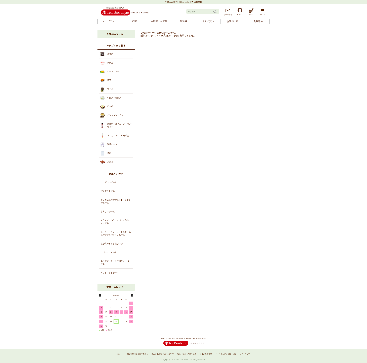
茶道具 (110, 162)
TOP (118, 354)
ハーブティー (110, 21)
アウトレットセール (110, 273)
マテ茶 (110, 89)
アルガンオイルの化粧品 (118, 136)
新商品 (110, 63)
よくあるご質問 (206, 354)
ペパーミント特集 (109, 252)
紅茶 (134, 21)
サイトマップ (245, 354)
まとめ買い (208, 21)
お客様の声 (232, 21)
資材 (109, 153)
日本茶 (110, 106)
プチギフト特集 (108, 191)
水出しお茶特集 (108, 212)
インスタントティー (116, 115)
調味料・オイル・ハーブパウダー (119, 125)
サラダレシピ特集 (109, 182)
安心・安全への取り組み (186, 354)
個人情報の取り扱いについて (162, 354)
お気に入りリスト (116, 34)
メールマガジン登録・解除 (225, 354)
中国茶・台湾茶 (159, 21)
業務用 (183, 21)
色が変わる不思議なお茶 (112, 244)
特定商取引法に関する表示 (137, 354)
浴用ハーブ (112, 144)
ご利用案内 (257, 21)
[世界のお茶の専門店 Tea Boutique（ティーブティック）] (124, 15)
